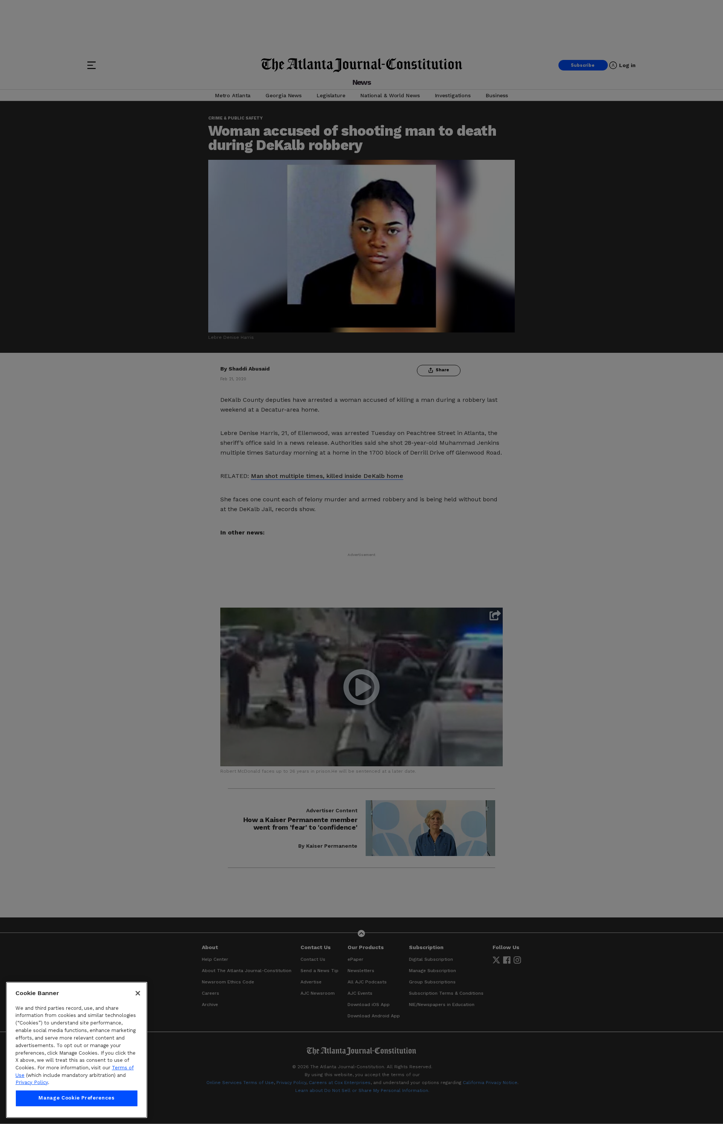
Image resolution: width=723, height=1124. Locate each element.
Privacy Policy (31, 1082)
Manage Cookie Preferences (76, 1098)
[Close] (138, 993)
